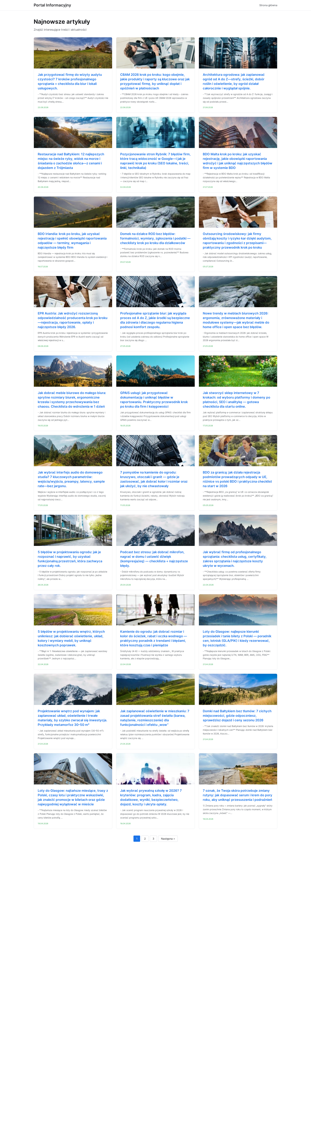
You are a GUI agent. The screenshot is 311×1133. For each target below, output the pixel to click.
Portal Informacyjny (52, 5)
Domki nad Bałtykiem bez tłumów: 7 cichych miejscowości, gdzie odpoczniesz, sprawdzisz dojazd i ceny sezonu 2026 (237, 715)
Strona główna (268, 5)
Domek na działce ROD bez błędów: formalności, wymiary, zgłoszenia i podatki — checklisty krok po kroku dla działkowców (155, 238)
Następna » (168, 838)
